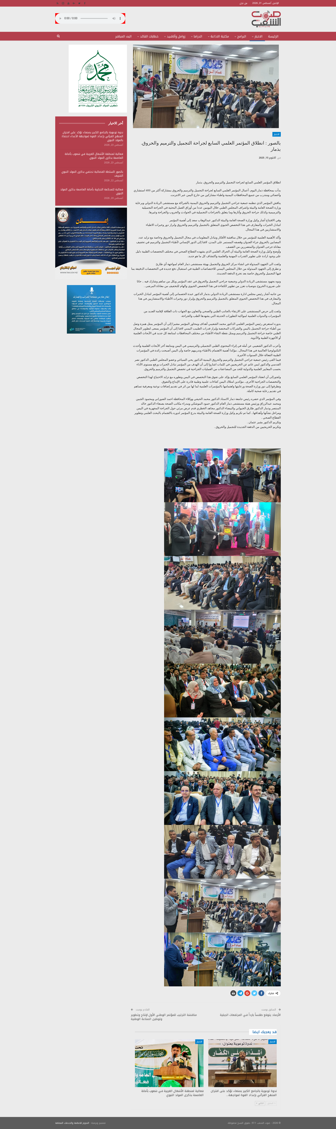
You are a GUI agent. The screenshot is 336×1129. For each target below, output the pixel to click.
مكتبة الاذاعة (220, 36)
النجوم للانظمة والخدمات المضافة (72, 1123)
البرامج (241, 36)
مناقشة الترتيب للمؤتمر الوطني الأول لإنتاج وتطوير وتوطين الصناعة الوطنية (164, 1017)
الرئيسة (273, 36)
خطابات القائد (149, 36)
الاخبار (258, 36)
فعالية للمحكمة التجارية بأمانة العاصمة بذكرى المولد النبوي (91, 191)
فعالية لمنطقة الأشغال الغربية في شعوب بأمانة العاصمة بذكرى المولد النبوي (94, 155)
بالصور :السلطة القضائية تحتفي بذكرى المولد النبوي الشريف (92, 173)
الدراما (198, 36)
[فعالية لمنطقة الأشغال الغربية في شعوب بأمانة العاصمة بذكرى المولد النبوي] (169, 1063)
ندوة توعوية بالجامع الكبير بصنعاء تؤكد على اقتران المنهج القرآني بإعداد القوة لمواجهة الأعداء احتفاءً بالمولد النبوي (92, 136)
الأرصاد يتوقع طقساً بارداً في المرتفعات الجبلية (250, 1015)
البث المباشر (123, 36)
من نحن (243, 3)
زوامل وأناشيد (176, 36)
